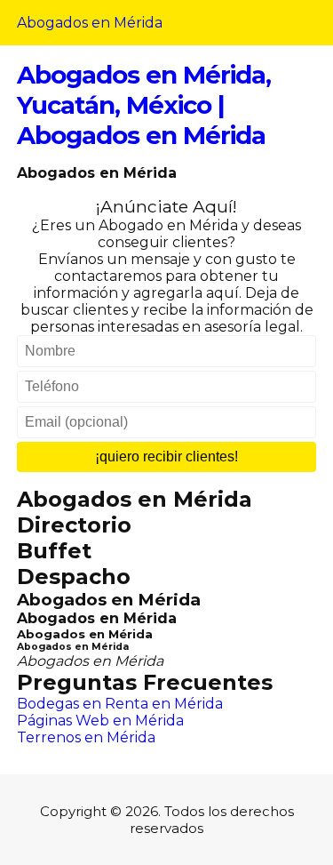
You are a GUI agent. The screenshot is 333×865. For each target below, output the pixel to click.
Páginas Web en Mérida (100, 720)
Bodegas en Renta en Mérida (120, 703)
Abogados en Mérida (90, 22)
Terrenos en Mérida (86, 737)
